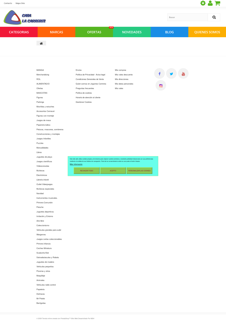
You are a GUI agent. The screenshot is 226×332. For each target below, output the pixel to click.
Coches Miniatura (44, 248)
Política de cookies (84, 92)
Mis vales (119, 88)
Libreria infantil (42, 179)
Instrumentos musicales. (47, 197)
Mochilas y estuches (45, 106)
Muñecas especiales (45, 188)
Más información (76, 164)
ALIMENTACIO (43, 83)
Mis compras (120, 70)
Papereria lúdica (43, 124)
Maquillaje (40, 275)
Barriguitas (41, 303)
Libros (39, 152)
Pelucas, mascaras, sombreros (49, 129)
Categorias (19, 32)
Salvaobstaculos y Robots (47, 257)
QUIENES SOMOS (207, 32)
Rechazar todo (86, 170)
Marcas (56, 32)
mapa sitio (20, 3)
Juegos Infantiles (43, 138)
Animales (40, 280)
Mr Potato (40, 298)
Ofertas (39, 88)
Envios (79, 70)
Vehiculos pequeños (45, 266)
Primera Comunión (44, 202)
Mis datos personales (124, 83)
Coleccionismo (42, 225)
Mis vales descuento (124, 74)
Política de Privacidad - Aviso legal (90, 74)
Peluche (39, 207)
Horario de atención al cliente (88, 97)
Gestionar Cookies (84, 102)
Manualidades (42, 147)
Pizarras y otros (43, 271)
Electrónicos (41, 175)
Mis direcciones (121, 79)
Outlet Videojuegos (44, 184)
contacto (8, 3)
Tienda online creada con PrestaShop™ (56, 318)
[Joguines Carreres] (25, 17)
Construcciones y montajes (48, 134)
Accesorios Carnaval (45, 111)
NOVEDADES (132, 32)
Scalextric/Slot (42, 252)
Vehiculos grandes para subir (48, 229)
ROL (38, 79)
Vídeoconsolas (42, 165)
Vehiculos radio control (46, 284)
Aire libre (40, 220)
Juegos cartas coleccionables (49, 239)
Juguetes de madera (45, 261)
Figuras (39, 97)
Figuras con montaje (45, 115)
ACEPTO (113, 170)
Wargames (41, 234)
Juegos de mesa (43, 120)
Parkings (40, 102)
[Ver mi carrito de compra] (219, 3)
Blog (169, 32)
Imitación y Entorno (44, 216)
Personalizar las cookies (139, 170)
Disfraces (40, 293)
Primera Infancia (43, 243)
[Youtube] (183, 73)
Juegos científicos (44, 161)
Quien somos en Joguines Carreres (91, 83)
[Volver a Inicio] (41, 43)
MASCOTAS (41, 92)
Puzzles (39, 143)
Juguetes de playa (44, 156)
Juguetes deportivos (45, 211)
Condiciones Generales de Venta (90, 79)
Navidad (40, 193)
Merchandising (42, 74)
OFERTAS (100, 30)
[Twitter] (171, 73)
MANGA (40, 70)
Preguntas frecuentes (85, 88)
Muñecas (40, 170)
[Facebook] (159, 73)
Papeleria (40, 289)
